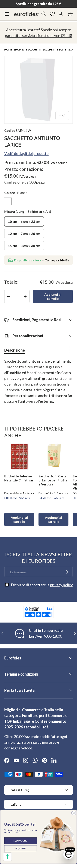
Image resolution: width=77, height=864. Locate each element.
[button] (70, 14)
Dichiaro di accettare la (42, 584)
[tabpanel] (38, 384)
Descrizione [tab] (14, 350)
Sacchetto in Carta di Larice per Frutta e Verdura (52, 480)
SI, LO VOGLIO (20, 840)
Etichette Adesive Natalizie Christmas (18, 478)
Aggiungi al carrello (52, 296)
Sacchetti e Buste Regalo (60, 49)
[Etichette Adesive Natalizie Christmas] (19, 456)
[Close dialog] (73, 813)
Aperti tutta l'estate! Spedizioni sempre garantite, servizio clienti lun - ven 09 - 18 (38, 32)
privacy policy (61, 584)
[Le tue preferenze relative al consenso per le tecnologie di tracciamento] (7, 857)
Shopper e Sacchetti (27, 49)
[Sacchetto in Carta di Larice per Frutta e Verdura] (53, 456)
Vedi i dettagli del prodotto (26, 153)
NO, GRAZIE (20, 848)
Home (8, 49)
